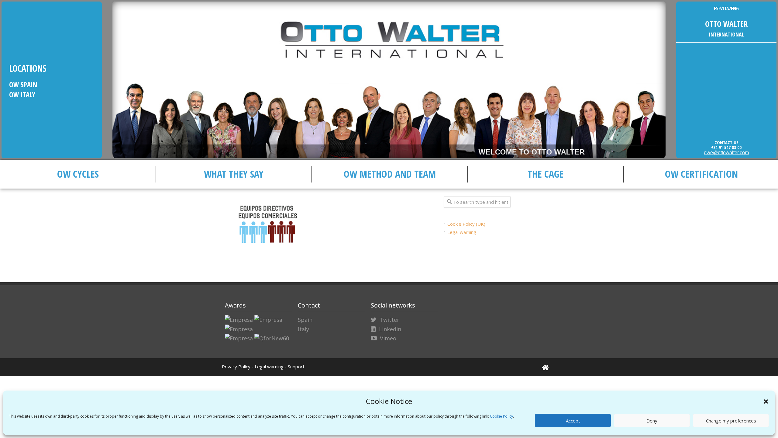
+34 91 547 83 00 (726, 147)
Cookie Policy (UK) (466, 224)
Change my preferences (731, 421)
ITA (726, 8)
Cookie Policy (501, 416)
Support (296, 366)
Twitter (389, 319)
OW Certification (701, 173)
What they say (233, 173)
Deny (651, 421)
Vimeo (388, 338)
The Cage (545, 173)
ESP (717, 8)
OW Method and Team (390, 173)
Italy (303, 329)
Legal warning (461, 232)
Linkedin (390, 329)
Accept (573, 421)
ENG (735, 8)
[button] (766, 401)
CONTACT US (726, 142)
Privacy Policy (236, 366)
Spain (305, 319)
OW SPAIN (23, 84)
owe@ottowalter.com (726, 152)
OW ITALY (22, 94)
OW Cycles (78, 173)
